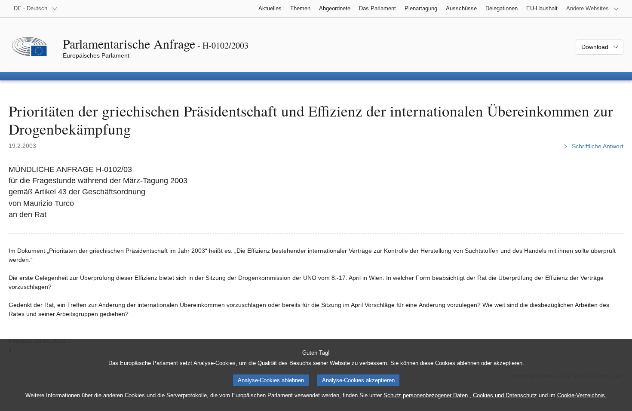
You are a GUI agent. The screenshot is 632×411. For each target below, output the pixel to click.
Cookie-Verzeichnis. (582, 395)
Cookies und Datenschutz (505, 395)
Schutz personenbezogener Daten (425, 395)
